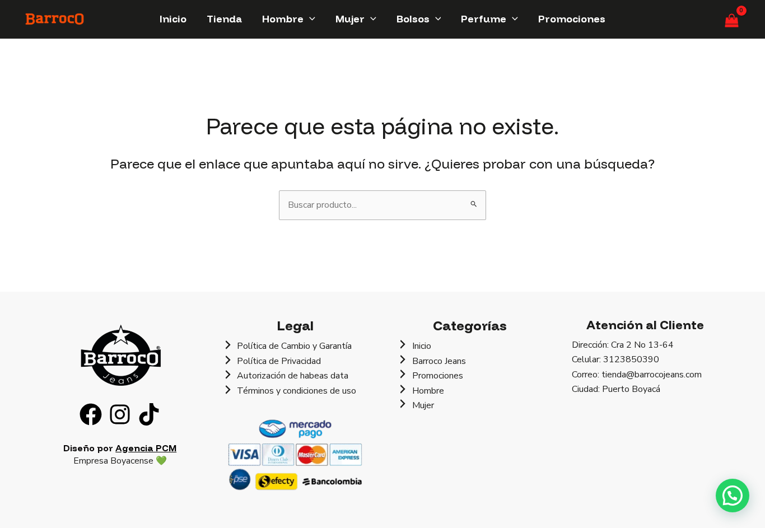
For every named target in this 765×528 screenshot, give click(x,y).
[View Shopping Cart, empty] (732, 19)
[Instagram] (120, 414)
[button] (309, 19)
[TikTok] (149, 414)
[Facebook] (91, 414)
